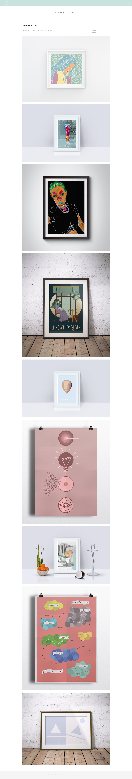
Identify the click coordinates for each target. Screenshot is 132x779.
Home (57, 12)
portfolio (63, 12)
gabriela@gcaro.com (78, 775)
